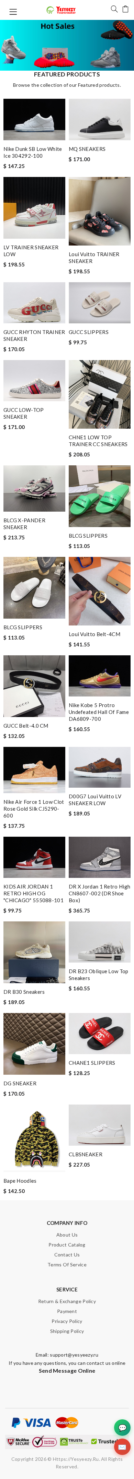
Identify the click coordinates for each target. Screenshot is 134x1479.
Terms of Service (67, 1264)
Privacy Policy (67, 1321)
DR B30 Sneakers (24, 992)
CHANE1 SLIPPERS (92, 1063)
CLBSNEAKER (85, 1154)
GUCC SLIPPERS (89, 332)
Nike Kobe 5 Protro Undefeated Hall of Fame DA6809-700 (99, 712)
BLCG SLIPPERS (88, 536)
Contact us (67, 1254)
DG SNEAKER (19, 1083)
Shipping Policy (67, 1331)
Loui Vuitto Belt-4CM (94, 634)
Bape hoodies (20, 1181)
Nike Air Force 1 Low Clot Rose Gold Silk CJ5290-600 (33, 809)
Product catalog (67, 1245)
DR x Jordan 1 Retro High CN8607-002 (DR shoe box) (99, 893)
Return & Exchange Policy (67, 1301)
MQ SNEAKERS (87, 149)
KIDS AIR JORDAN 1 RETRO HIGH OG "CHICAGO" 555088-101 (33, 893)
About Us (67, 1235)
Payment (67, 1311)
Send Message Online (67, 1370)
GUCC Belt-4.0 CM (25, 726)
